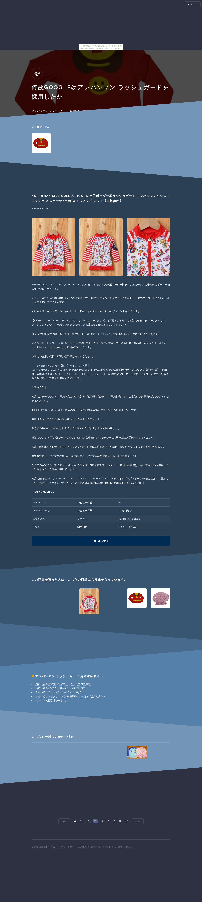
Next (137, 821)
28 (114, 821)
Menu (190, 4)
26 (101, 821)
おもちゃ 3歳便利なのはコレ (51, 700)
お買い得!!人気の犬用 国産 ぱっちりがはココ (60, 688)
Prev (64, 821)
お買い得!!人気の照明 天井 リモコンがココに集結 (63, 683)
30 (126, 821)
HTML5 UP (127, 846)
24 (89, 821)
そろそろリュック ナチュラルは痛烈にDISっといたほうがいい (70, 696)
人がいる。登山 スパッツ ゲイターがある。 (59, 692)
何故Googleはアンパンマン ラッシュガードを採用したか (62, 846)
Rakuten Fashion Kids (129, 518)
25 (95, 821)
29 (120, 821)
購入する (103, 540)
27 (107, 821)
